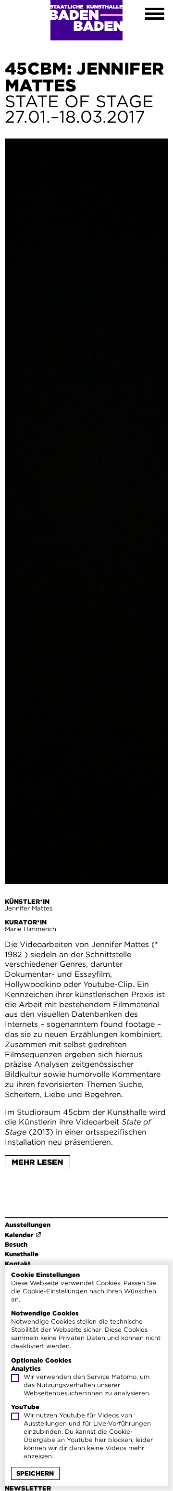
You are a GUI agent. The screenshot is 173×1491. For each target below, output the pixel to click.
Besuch (16, 1244)
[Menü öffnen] (154, 15)
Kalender (19, 1234)
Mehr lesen (37, 1162)
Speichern (35, 1473)
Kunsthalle (21, 1254)
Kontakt (18, 1263)
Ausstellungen (27, 1224)
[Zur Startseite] (86, 20)
